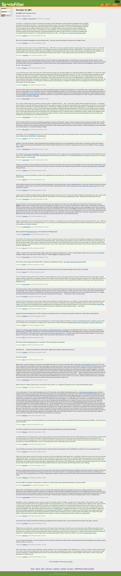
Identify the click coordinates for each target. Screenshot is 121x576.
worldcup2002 (26, 117)
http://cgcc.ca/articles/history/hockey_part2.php (55, 330)
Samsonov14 (26, 98)
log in (65, 561)
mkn (23, 337)
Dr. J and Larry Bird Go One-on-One (75, 33)
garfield (24, 516)
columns (115, 4)
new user (115, 5)
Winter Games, (24, 136)
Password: (3, 11)
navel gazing (32, 18)
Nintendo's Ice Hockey (59, 91)
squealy (24, 68)
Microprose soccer (77, 395)
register (70, 561)
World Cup (34, 134)
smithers (25, 18)
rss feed (63, 569)
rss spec (70, 569)
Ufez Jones (25, 129)
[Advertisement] (105, 21)
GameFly (31, 440)
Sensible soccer (52, 395)
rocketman (25, 55)
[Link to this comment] (16, 35)
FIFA (25, 357)
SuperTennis (58, 508)
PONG (86, 23)
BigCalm (24, 415)
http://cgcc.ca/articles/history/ (31, 330)
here (85, 330)
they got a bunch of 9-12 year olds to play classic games (82, 186)
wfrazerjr (24, 309)
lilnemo (24, 179)
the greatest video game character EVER (75, 262)
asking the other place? (90, 533)
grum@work (25, 160)
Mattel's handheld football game (30, 94)
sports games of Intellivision (31, 154)
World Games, (32, 136)
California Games (41, 136)
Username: (4, 8)
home (102, 4)
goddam (24, 138)
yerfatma (24, 85)
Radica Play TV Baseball (97, 166)
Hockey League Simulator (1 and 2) (86, 364)
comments (108, 4)
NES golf (36, 304)
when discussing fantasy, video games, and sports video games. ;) (85, 322)
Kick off (33, 393)
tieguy (24, 325)
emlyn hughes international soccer (88, 392)
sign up (8, 15)
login (106, 5)
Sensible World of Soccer (47, 397)
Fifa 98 (50, 406)
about (102, 5)
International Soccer (32, 231)
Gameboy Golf (32, 342)
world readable (88, 569)
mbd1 (24, 264)
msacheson (25, 199)
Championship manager (81, 401)
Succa (24, 248)
